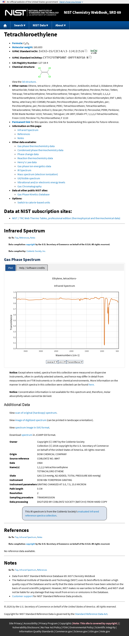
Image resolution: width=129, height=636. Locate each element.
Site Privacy (15, 623)
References (23, 134)
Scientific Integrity (105, 627)
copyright (30, 244)
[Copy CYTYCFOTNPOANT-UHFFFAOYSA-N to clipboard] (90, 58)
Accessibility (30, 623)
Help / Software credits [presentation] (32, 267)
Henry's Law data (27, 162)
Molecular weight (22, 47)
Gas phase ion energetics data (34, 166)
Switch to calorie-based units (33, 202)
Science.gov (80, 631)
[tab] (10, 268)
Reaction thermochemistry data (35, 158)
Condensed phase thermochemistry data (40, 150)
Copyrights (65, 623)
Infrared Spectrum (27, 130)
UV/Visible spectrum (28, 178)
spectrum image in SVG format (32, 427)
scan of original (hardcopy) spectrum (36, 412)
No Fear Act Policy (51, 627)
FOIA (65, 627)
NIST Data (39, 25)
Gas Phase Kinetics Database (33, 194)
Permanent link (21, 122)
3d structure (29, 81)
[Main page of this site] (5, 25)
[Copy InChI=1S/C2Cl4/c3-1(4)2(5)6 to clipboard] (85, 51)
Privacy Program (48, 623)
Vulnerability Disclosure (25, 627)
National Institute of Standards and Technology (32, 12)
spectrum (27, 434)
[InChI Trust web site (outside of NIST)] (94, 53)
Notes (20, 138)
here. (92, 384)
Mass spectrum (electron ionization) (37, 174)
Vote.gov (105, 631)
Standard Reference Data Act (91, 614)
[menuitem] (5, 25)
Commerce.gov (63, 631)
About (59, 25)
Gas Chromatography (29, 186)
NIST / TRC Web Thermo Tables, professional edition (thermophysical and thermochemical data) (66, 218)
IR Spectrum (24, 170)
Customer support (22, 596)
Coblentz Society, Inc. (36, 251)
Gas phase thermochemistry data (36, 146)
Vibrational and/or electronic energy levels (41, 182)
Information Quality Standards (36, 631)
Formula (17, 43)
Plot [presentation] (10, 267)
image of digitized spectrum (30, 420)
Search (18, 25)
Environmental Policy (81, 627)
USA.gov (93, 631)
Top (16, 237)
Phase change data (28, 154)
